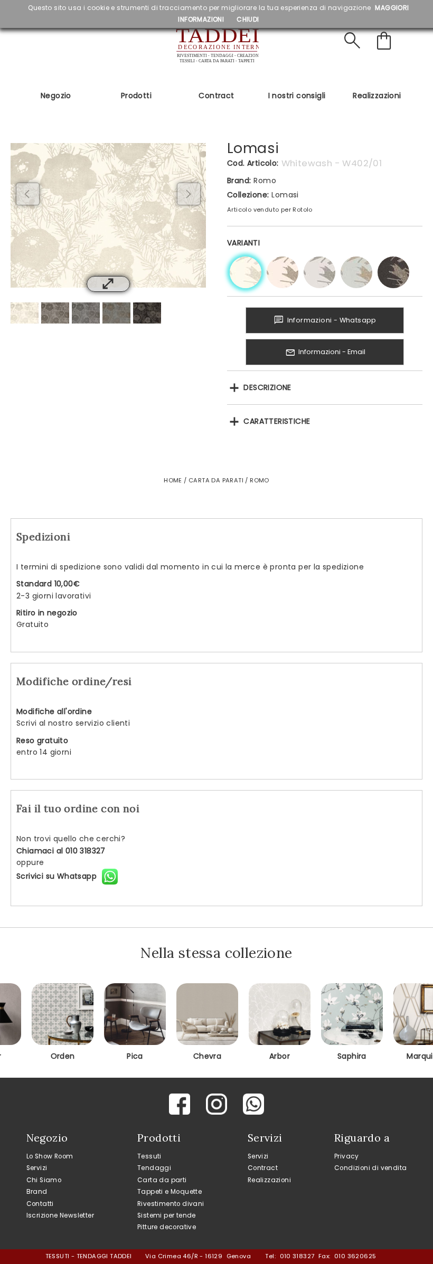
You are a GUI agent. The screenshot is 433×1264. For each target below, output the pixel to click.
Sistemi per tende (166, 1215)
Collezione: (248, 194)
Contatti (40, 1204)
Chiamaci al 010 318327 (61, 850)
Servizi (37, 1168)
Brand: (239, 180)
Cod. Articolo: (253, 163)
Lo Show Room (49, 1156)
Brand (37, 1191)
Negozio (56, 95)
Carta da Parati (216, 480)
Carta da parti (162, 1180)
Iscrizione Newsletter (60, 1215)
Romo (264, 180)
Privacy (346, 1156)
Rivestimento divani (170, 1204)
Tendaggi (154, 1168)
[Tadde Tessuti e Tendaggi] (216, 45)
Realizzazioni (377, 95)
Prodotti (136, 95)
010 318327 (297, 1256)
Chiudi (248, 19)
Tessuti (149, 1156)
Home (173, 480)
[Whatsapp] (253, 1104)
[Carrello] (386, 41)
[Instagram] (216, 1104)
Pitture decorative (166, 1227)
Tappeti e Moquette (169, 1191)
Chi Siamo (44, 1180)
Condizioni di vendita (370, 1168)
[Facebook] (179, 1104)
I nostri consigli (297, 95)
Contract (216, 95)
